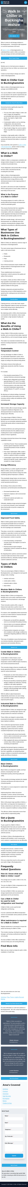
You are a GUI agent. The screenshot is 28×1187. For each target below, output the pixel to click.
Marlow (5, 1101)
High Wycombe (7, 1096)
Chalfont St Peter (7, 1103)
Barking (3, 999)
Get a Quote (13, 36)
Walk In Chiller (6, 50)
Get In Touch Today (14, 58)
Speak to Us (14, 647)
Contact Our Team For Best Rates (14, 102)
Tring (8, 997)
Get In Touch (14, 513)
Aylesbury (3, 997)
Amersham (5, 1093)
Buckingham (6, 1098)
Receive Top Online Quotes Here (14, 1003)
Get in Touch (14, 759)
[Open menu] (25, 2)
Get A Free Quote (14, 1078)
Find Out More (14, 299)
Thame (12, 997)
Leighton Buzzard (19, 997)
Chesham (5, 1091)
